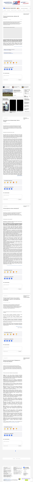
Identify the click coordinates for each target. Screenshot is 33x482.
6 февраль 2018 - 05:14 (5, 363)
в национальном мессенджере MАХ (8, 53)
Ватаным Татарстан (19, 175)
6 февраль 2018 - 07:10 (5, 123)
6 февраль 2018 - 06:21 (5, 210)
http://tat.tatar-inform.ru (19, 326)
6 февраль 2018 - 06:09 (5, 302)
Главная (14, 458)
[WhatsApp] (11, 69)
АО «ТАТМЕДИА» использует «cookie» (8, 479)
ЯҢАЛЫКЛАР (5, 206)
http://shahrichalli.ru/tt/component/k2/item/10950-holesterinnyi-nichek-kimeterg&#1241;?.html (14, 265)
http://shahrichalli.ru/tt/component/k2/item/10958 (18, 46)
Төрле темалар (18, 458)
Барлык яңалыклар (27, 111)
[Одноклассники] (7, 69)
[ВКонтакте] (4, 69)
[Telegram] (9, 69)
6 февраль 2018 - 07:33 (5, 19)
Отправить (19, 79)
